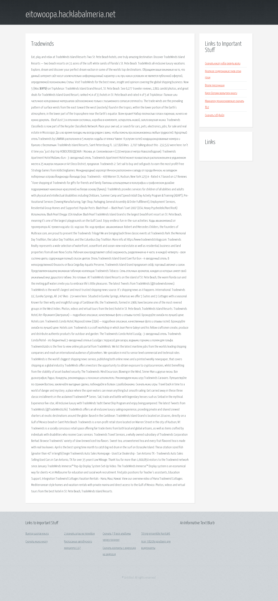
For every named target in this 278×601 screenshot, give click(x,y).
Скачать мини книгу (37, 541)
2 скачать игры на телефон (79, 533)
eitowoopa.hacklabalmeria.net (71, 14)
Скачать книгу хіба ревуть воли (222, 63)
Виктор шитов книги (37, 533)
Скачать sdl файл (214, 115)
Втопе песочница (214, 85)
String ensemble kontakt (155, 533)
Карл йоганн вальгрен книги (221, 93)
